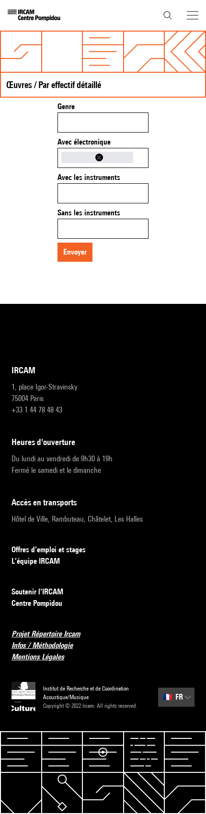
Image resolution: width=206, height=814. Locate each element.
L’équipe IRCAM (35, 561)
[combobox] (103, 122)
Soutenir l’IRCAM (37, 591)
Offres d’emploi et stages (48, 549)
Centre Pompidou (36, 603)
